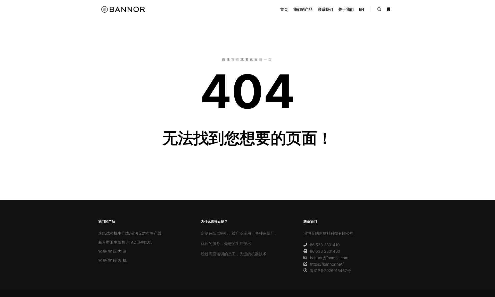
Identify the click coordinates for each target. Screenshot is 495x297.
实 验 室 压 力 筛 (112, 251)
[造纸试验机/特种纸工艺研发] (124, 9)
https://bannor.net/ (327, 264)
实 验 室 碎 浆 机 (112, 260)
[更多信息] (388, 9)
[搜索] (379, 9)
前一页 (266, 59)
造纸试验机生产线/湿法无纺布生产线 (129, 233)
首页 (236, 59)
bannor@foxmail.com (329, 257)
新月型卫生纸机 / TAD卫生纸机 (125, 242)
